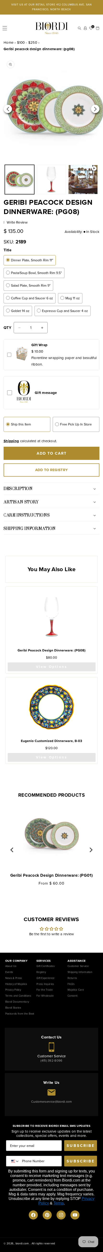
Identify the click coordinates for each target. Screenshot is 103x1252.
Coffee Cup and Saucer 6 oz (32, 298)
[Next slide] (90, 850)
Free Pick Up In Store (76, 424)
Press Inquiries (45, 984)
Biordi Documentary (17, 1002)
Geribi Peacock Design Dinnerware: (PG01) (51, 875)
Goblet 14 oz (20, 310)
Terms (58, 1203)
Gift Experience (45, 978)
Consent (72, 996)
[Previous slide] (12, 850)
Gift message (46, 392)
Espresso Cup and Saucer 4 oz (65, 310)
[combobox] (14, 1161)
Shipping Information (80, 972)
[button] (5, 28)
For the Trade (44, 990)
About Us (10, 966)
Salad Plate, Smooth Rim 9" (31, 285)
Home (8, 42)
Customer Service (78, 966)
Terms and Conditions (18, 996)
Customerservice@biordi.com (51, 1101)
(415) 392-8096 (51, 1060)
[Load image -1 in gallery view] (19, 179)
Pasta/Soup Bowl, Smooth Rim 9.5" (36, 272)
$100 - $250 (27, 42)
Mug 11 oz (72, 298)
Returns (72, 978)
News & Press (13, 978)
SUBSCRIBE (81, 1145)
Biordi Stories (13, 1008)
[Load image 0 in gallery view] (51, 179)
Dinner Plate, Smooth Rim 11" (32, 260)
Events (9, 972)
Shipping (11, 441)
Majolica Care (76, 990)
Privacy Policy (13, 990)
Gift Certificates (45, 966)
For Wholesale (45, 996)
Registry (41, 972)
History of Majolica (16, 984)
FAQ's (71, 984)
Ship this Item (21, 424)
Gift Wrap (39, 345)
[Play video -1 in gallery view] (83, 179)
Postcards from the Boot (19, 1014)
